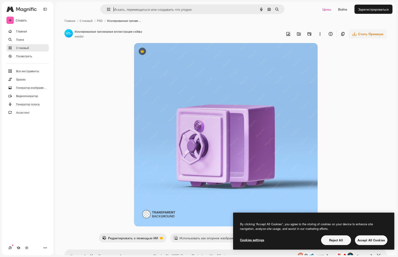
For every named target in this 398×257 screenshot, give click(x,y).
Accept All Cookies (371, 240)
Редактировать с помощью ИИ (130, 239)
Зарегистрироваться (373, 9)
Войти (342, 9)
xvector (79, 36)
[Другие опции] (320, 33)
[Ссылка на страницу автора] (68, 33)
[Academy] (18, 247)
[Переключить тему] (26, 247)
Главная (69, 21)
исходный (165, 51)
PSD (100, 21)
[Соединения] (10, 247)
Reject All (336, 240)
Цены (326, 9)
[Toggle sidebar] (45, 9)
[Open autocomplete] (106, 9)
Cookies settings (252, 240)
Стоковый (86, 21)
